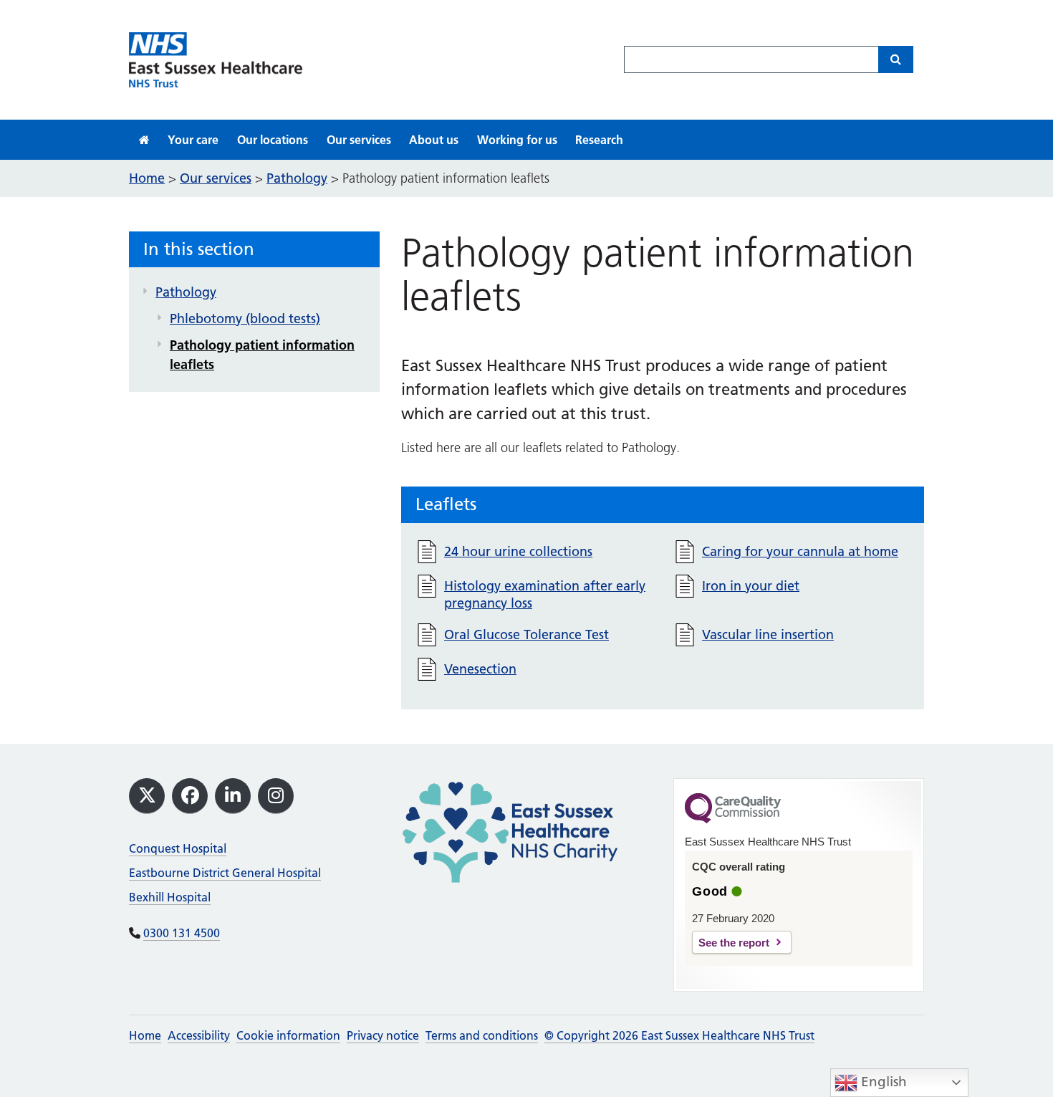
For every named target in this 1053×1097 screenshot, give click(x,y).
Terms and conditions (481, 1035)
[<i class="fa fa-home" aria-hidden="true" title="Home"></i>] (144, 140)
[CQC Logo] (733, 819)
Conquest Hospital (177, 848)
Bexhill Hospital (170, 897)
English (882, 1081)
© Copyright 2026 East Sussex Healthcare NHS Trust (679, 1035)
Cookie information (288, 1035)
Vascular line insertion (768, 634)
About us (433, 140)
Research (599, 140)
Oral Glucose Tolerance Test (526, 634)
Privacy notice (383, 1035)
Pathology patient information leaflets (262, 355)
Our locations (272, 140)
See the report (733, 942)
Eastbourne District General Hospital (225, 873)
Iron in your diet (750, 586)
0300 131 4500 (181, 933)
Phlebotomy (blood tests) (245, 318)
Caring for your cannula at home (800, 551)
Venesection (480, 669)
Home (145, 1035)
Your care (193, 140)
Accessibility (199, 1035)
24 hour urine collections (518, 551)
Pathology (185, 292)
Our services (359, 140)
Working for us (517, 140)
